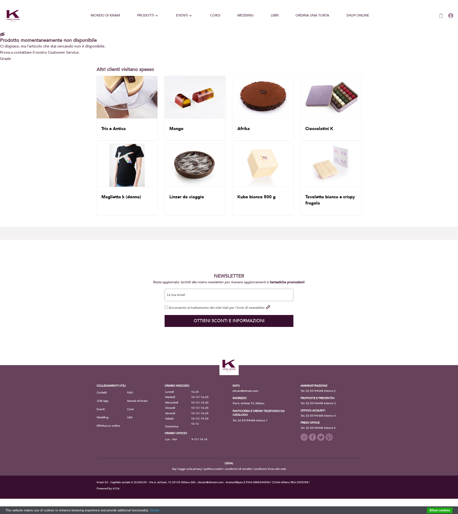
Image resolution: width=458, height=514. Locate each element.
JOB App (102, 401)
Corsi (215, 15)
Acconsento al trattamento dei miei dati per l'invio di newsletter (216, 307)
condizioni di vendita (238, 469)
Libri (275, 15)
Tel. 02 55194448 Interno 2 (318, 391)
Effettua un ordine (108, 426)
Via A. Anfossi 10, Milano (248, 403)
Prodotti (145, 15)
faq (174, 469)
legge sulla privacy (190, 469)
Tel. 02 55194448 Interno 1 (250, 420)
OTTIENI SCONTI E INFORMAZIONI (229, 321)
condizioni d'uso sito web (270, 469)
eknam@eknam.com (245, 391)
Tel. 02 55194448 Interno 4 (318, 416)
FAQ (130, 392)
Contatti (102, 392)
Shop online (357, 15)
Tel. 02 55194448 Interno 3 (318, 403)
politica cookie (213, 469)
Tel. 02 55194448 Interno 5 (318, 428)
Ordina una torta (312, 15)
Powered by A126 (108, 488)
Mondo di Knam (105, 15)
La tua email (176, 295)
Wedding (245, 15)
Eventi (182, 15)
